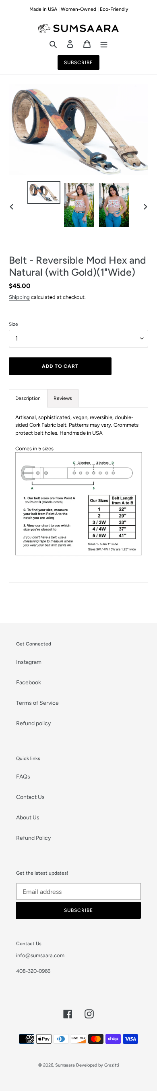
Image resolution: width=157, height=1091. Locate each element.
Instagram (28, 662)
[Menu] (103, 43)
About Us (27, 817)
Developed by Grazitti (97, 1065)
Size (13, 324)
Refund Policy (33, 838)
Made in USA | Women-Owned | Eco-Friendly (78, 9)
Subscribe (78, 62)
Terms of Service (37, 703)
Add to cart (60, 366)
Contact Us (30, 797)
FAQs (23, 776)
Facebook (28, 682)
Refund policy (33, 723)
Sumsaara (65, 1065)
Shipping (19, 297)
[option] (43, 194)
